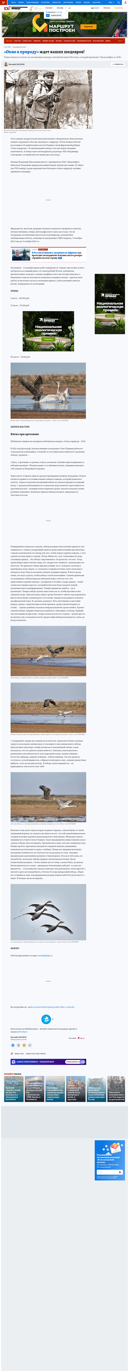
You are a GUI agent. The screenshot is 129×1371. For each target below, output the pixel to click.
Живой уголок (19, 1053)
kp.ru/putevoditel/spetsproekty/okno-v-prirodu (52, 1007)
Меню (3, 2)
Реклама (106, 8)
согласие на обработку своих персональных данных (107, 1177)
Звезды (87, 2)
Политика (45, 2)
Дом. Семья (8, 47)
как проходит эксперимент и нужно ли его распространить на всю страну (57, 255)
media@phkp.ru (45, 955)
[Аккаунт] (125, 2)
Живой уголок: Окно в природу (36, 1053)
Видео (21, 2)
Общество (56, 2)
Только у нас (27, 41)
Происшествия (98, 41)
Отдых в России (69, 41)
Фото (13, 2)
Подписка (118, 8)
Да (48, 15)
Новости (17, 41)
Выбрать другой (56, 15)
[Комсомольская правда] (15, 8)
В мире (78, 2)
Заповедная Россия (84, 41)
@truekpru (22, 1031)
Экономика (68, 2)
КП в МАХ (59, 41)
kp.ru (82, 1038)
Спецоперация (32, 2)
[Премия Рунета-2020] (34, 8)
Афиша (107, 41)
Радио (96, 8)
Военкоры (37, 41)
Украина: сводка (48, 41)
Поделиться (119, 64)
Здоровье (96, 2)
